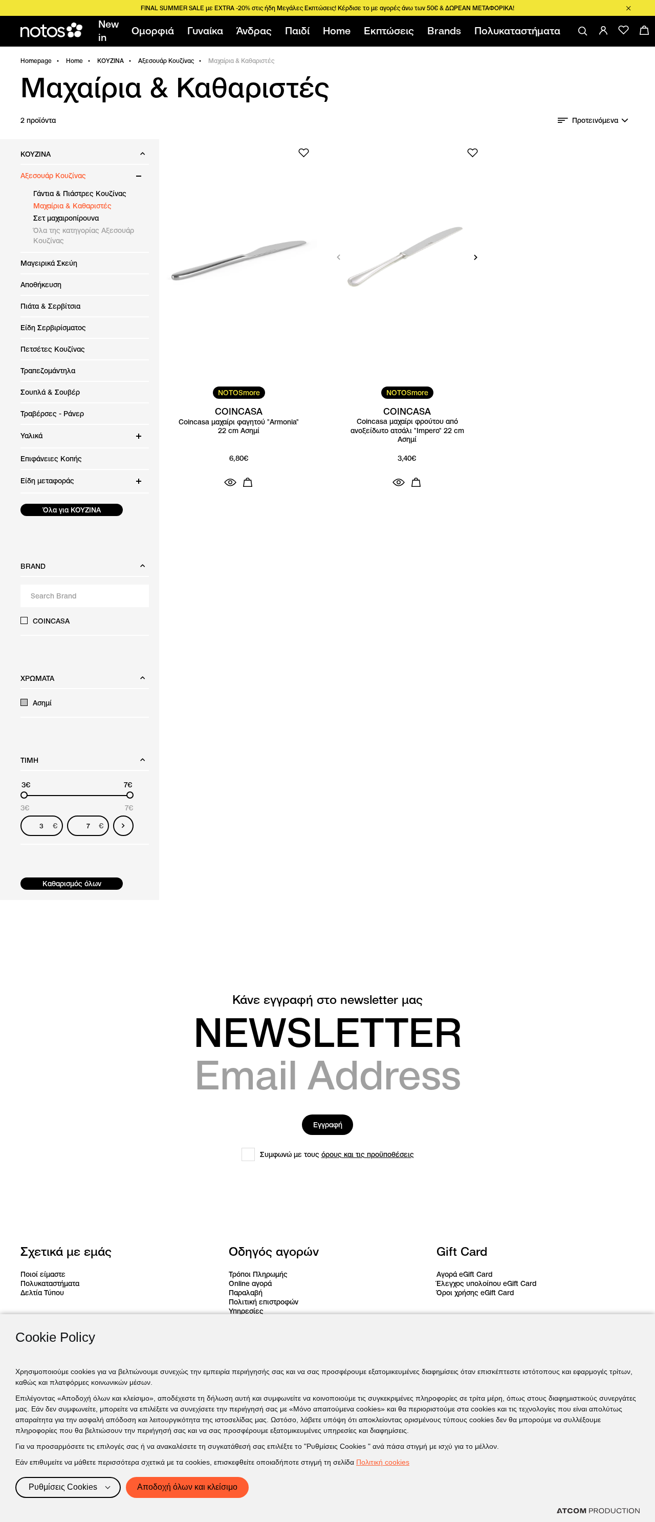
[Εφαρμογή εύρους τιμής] (123, 826)
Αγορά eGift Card (464, 1274)
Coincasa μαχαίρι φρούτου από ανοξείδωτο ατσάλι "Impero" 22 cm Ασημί (407, 430)
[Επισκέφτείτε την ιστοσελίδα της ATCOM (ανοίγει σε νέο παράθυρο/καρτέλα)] (598, 1510)
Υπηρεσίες (246, 1311)
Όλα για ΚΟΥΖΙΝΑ (72, 510)
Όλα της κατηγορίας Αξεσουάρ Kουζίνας (83, 235)
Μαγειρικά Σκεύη (48, 263)
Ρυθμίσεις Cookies (63, 1487)
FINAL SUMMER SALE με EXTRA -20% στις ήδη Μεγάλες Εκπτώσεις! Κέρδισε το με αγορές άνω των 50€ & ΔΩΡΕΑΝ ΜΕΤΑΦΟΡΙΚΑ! (327, 8)
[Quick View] (230, 482)
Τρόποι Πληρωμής (258, 1274)
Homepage (36, 61)
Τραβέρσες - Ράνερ (52, 413)
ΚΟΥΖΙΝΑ (110, 61)
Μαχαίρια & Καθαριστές (72, 205)
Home (74, 61)
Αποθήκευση (40, 284)
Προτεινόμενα (595, 120)
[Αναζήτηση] (583, 31)
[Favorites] (624, 30)
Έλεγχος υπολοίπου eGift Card (486, 1283)
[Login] (603, 30)
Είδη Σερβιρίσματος (53, 327)
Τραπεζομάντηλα (47, 370)
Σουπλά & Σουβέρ (50, 392)
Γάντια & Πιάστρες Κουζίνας (79, 193)
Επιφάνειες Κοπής (51, 458)
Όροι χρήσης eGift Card (475, 1292)
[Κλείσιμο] (628, 8)
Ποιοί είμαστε (43, 1274)
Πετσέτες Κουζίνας (52, 349)
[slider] (24, 795)
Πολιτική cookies (382, 1462)
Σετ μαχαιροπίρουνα (66, 218)
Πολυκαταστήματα (49, 1283)
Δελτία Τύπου (42, 1292)
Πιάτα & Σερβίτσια (50, 306)
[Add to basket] (247, 482)
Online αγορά (250, 1283)
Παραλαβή (246, 1292)
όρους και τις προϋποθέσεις (367, 1154)
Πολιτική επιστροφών (263, 1301)
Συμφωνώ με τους (337, 1154)
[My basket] (644, 30)
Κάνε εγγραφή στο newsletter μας (327, 999)
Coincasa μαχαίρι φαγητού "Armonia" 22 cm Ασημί (239, 427)
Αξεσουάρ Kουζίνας (166, 61)
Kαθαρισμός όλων (71, 883)
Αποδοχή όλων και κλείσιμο (187, 1487)
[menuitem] (110, 31)
